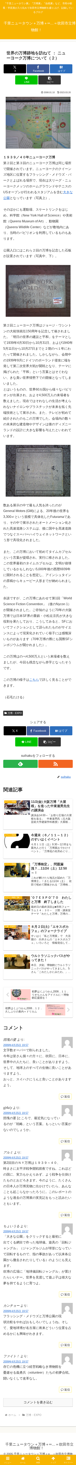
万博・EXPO (15, 713)
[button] (49, 79)
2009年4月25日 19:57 (15, 1045)
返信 (67, 1096)
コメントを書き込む (38, 1402)
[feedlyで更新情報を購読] (20, 764)
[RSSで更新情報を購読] (55, 764)
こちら (34, 679)
